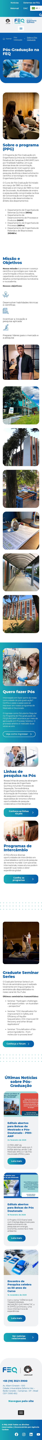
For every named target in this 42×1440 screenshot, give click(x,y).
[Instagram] (24, 1434)
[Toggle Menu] (21, 28)
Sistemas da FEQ (31, 3)
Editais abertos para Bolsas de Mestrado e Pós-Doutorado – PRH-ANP (19, 1129)
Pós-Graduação (18, 39)
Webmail (14, 8)
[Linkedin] (31, 1434)
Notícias (15, 3)
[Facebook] (16, 1434)
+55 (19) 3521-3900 (15, 1380)
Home (7, 39)
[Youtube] (38, 1434)
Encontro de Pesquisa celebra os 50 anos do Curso (19, 1286)
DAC (25, 8)
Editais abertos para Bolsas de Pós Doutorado (20, 1208)
